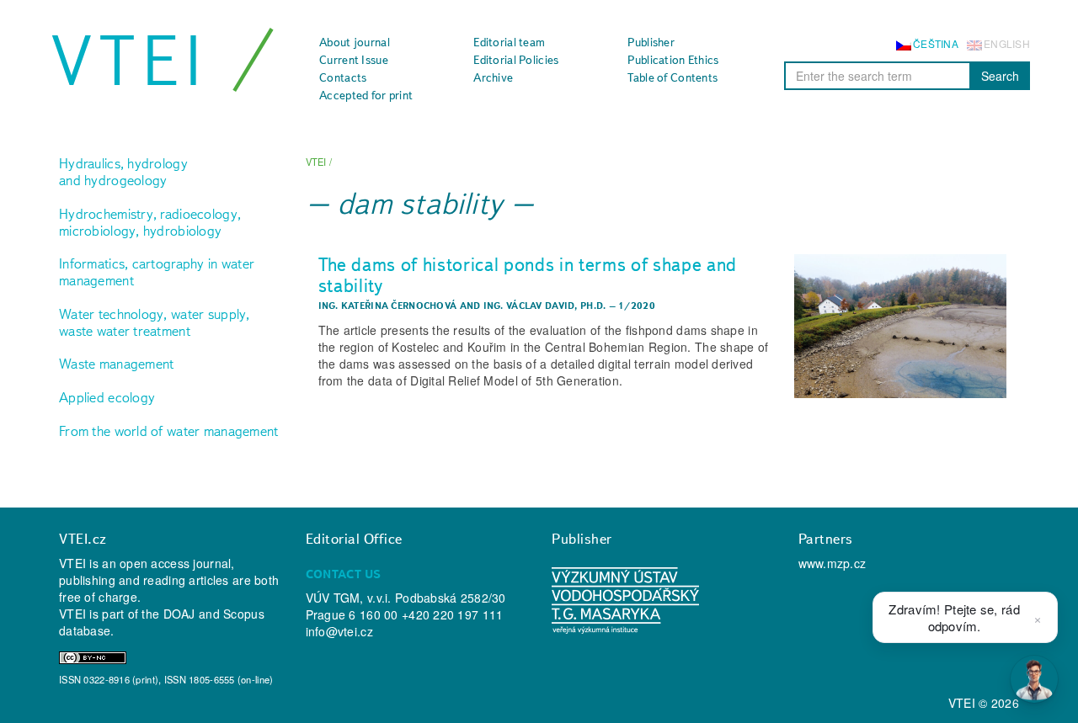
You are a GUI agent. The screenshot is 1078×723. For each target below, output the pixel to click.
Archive (493, 77)
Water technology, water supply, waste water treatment (154, 322)
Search (1000, 75)
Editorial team (509, 42)
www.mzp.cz (832, 563)
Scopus (243, 613)
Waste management (116, 363)
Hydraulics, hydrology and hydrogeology (123, 172)
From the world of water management (169, 431)
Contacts (342, 77)
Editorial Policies (515, 59)
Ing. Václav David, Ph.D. (544, 305)
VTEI (130, 60)
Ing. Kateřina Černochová (387, 305)
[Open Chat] (1034, 679)
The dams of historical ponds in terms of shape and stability (528, 275)
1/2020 (636, 305)
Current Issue (353, 59)
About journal (354, 42)
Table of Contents (672, 77)
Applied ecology (107, 397)
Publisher (651, 42)
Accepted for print (366, 95)
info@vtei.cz (339, 631)
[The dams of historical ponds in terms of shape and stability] (900, 326)
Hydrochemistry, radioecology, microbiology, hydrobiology (150, 222)
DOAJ (179, 613)
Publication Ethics (672, 59)
